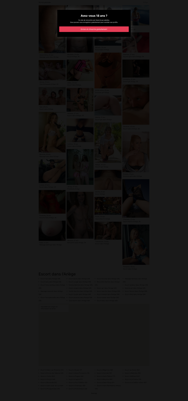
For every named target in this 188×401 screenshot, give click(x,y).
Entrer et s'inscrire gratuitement (94, 29)
